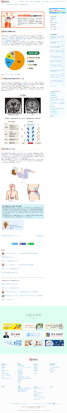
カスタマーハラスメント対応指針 (32, 403)
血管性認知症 (20, 38)
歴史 (2, 368)
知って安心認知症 (16, 74)
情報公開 (19, 381)
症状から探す (53, 16)
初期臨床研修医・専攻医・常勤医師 (24, 388)
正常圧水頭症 (17, 44)
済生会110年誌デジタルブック (7, 378)
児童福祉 (35, 367)
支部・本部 (36, 373)
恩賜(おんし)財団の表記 (6, 375)
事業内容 (26, 1)
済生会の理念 (21, 1)
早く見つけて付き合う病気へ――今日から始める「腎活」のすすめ (57, 61)
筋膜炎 (52, 116)
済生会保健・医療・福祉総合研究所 (24, 378)
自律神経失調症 (54, 97)
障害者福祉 (36, 370)
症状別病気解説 (37, 1)
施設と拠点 (31, 1)
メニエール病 (53, 114)
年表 (2, 376)
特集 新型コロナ (37, 394)
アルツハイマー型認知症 (7, 37)
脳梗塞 (31, 37)
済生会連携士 (20, 370)
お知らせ (3, 386)
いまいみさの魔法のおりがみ (39, 392)
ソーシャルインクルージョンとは (24, 367)
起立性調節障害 (54, 111)
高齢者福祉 (36, 368)
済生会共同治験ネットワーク (23, 376)
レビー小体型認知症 (6, 40)
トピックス (51, 1)
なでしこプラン (20, 368)
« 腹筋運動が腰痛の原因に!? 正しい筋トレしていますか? (11, 235)
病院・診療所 (36, 365)
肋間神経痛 (53, 93)
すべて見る (53, 86)
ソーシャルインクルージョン (39, 397)
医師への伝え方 (52, 370)
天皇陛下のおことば (5, 370)
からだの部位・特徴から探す (55, 367)
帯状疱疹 (53, 106)
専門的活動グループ (21, 379)
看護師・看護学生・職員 (22, 389)
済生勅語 (3, 371)
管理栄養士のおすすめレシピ (39, 395)
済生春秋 (35, 391)
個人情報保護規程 (16, 403)
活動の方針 (4, 365)
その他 (35, 371)
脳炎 (18, 41)
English (61, 1)
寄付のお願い (56, 1)
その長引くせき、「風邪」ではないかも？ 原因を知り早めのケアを (57, 57)
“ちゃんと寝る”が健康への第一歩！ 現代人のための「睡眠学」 (57, 47)
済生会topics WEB (37, 399)
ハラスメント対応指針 (23, 403)
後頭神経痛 (53, 95)
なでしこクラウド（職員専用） (47, 403)
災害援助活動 (20, 371)
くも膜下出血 (25, 84)
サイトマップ (11, 403)
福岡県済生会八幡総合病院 (15, 226)
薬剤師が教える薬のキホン (38, 388)
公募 (18, 382)
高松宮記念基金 (20, 373)
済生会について (4, 363)
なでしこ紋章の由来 (5, 373)
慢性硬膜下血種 (7, 41)
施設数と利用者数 (21, 365)
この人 (35, 389)
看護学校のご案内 (21, 391)
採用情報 (46, 1)
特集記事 (51, 371)
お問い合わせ (40, 403)
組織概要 (3, 367)
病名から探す (52, 368)
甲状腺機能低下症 (24, 41)
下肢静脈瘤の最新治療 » (40, 235)
